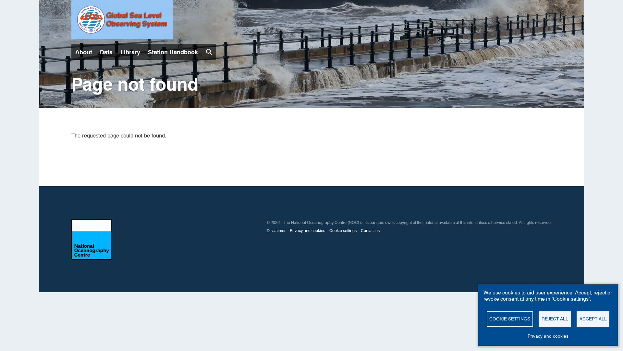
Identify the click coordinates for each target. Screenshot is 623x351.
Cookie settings (343, 230)
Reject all (555, 318)
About (83, 52)
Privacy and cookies (307, 230)
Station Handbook (173, 52)
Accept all (593, 318)
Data (106, 52)
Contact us (370, 230)
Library (130, 52)
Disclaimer (276, 230)
